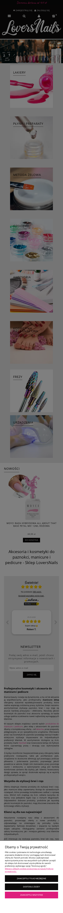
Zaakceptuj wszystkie (31, 895)
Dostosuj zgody (31, 887)
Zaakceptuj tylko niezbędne (31, 878)
